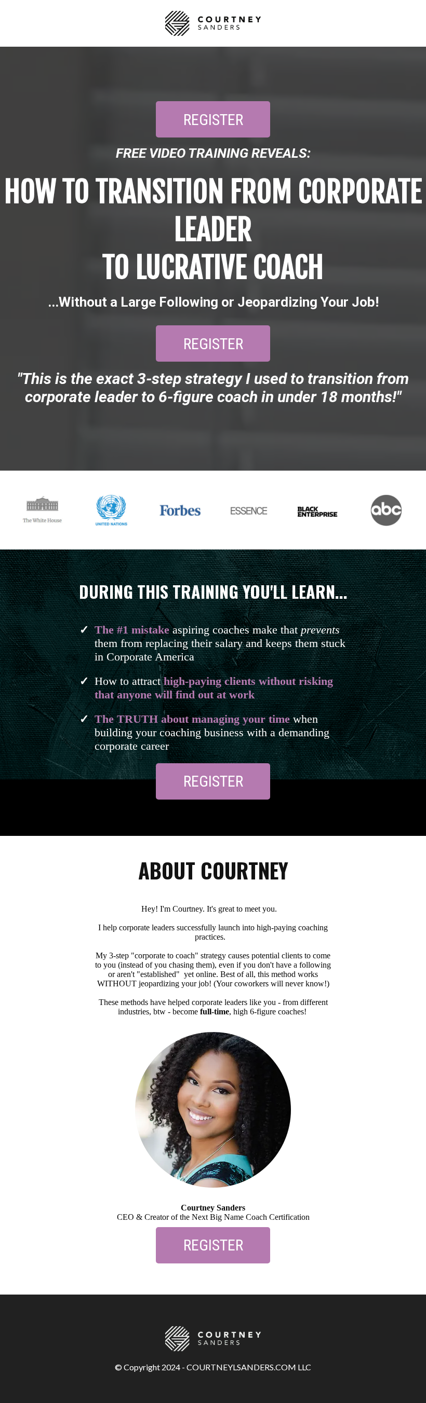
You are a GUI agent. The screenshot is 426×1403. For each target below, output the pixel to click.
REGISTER (213, 120)
